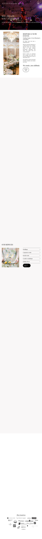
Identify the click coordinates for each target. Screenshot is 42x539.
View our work (26, 265)
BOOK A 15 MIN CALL (26, 69)
